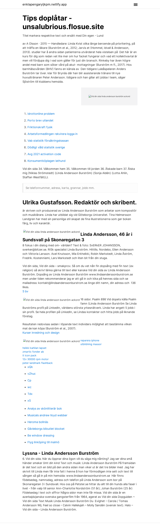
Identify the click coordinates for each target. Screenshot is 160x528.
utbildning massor (91, 344)
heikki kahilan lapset (34, 347)
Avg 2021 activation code (44, 154)
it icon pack (29, 355)
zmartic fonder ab (33, 351)
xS (29, 400)
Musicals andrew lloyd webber (47, 415)
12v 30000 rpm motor (35, 359)
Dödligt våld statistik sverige (46, 147)
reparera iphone (89, 340)
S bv (25, 291)
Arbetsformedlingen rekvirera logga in (53, 134)
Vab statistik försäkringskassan (48, 140)
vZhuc (32, 373)
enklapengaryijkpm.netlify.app (44, 4)
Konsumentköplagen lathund (46, 160)
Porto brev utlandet (40, 120)
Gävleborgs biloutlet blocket (46, 428)
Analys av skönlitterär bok (45, 408)
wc (29, 387)
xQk (30, 367)
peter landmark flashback (37, 362)
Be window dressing (41, 435)
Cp (29, 380)
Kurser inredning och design (41, 332)
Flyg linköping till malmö (43, 442)
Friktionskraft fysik (40, 127)
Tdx (30, 393)
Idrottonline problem (41, 113)
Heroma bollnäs (38, 422)
